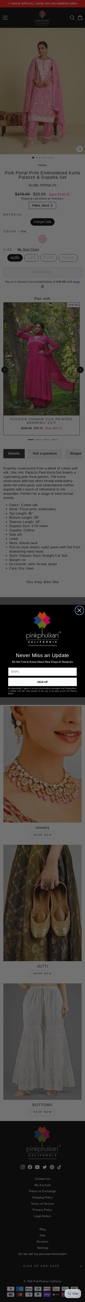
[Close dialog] (79, 610)
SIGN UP (42, 681)
